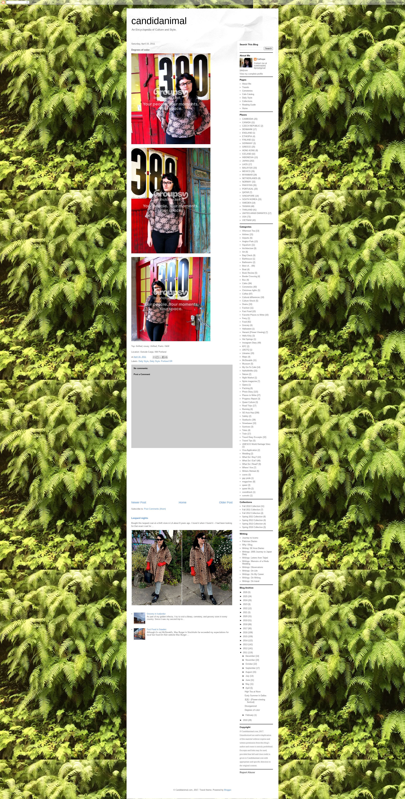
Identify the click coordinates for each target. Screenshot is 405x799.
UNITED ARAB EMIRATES (254, 213)
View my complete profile (251, 74)
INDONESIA (248, 157)
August (249, 672)
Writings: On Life (250, 571)
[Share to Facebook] (163, 357)
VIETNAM (247, 220)
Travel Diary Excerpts (252, 437)
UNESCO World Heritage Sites (256, 444)
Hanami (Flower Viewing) (253, 332)
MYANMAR (247, 175)
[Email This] (154, 357)
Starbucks (247, 420)
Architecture (247, 248)
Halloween (247, 329)
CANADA (246, 122)
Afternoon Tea (248, 231)
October (249, 664)
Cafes (245, 283)
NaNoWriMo (247, 371)
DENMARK (247, 129)
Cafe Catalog (248, 94)
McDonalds (247, 360)
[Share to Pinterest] (166, 357)
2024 (245, 600)
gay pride (246, 478)
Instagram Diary (249, 343)
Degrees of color (252, 710)
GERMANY (247, 143)
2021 (245, 612)
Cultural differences (251, 297)
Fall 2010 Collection (251, 506)
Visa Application (249, 450)
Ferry (244, 318)
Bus (244, 280)
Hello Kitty (247, 336)
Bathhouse (247, 259)
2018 (245, 624)
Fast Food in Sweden (156, 629)
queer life (246, 488)
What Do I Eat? (249, 460)
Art (243, 252)
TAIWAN (246, 206)
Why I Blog (247, 545)
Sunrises (246, 427)
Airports (245, 238)
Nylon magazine (249, 381)
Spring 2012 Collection (252, 520)
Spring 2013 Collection (252, 524)
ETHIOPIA (247, 136)
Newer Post (138, 502)
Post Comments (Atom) (155, 509)
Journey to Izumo (250, 538)
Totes (244, 430)
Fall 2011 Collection (251, 509)
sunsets (245, 495)
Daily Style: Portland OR (161, 361)
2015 (245, 636)
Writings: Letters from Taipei (255, 558)
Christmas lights (249, 290)
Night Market (248, 377)
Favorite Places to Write (253, 315)
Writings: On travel (250, 581)
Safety (245, 416)
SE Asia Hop (248, 412)
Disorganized (251, 706)
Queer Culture (248, 402)
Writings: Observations (252, 567)
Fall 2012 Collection (251, 513)
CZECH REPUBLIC (251, 126)
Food (244, 322)
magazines (247, 481)
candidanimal (159, 21)
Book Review (248, 273)
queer (244, 485)
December (250, 656)
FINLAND (246, 140)
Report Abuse (247, 772)
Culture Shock (248, 301)
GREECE (246, 147)
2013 (245, 644)
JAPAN (245, 161)
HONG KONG (248, 150)
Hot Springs (247, 339)
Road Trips (247, 405)
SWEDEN (246, 203)
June (248, 680)
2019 (245, 620)
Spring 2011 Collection (252, 516)
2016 (245, 632)
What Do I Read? (250, 464)
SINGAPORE (248, 196)
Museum (246, 364)
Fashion (245, 308)
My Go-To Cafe (249, 367)
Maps (244, 357)
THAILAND (247, 210)
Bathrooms (247, 262)
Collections (247, 101)
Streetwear (247, 423)
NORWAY (246, 182)
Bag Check (247, 255)
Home (182, 502)
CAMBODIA (247, 119)
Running (246, 409)
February (250, 715)
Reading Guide (249, 104)
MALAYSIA (247, 168)
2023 (245, 604)
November (250, 660)
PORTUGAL (247, 189)
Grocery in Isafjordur (156, 614)
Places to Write (249, 395)
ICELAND (246, 154)
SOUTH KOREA (249, 199)
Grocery (245, 325)
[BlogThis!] (157, 357)
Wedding (246, 453)
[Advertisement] (182, 474)
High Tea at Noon (253, 691)
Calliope (261, 59)
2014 (245, 640)
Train (244, 433)
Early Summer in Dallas (255, 695)
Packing (246, 388)
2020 (245, 616)
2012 (245, 648)
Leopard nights (139, 518)
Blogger (227, 790)
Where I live (247, 467)
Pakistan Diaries (249, 541)
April (248, 688)
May (248, 684)
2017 (245, 628)
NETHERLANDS (249, 178)
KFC (244, 346)
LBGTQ (245, 350)
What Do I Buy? (249, 457)
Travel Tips (247, 440)
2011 (245, 652)
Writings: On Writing (251, 578)
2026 (245, 592)
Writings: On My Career (253, 574)
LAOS (245, 164)
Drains (245, 304)
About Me (246, 84)
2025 (245, 596)
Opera (245, 385)
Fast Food (247, 311)
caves (245, 474)
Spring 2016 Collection (252, 527)
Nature (245, 374)
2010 (245, 720)
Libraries (246, 353)
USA (244, 217)
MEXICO (246, 171)
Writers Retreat (249, 471)
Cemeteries (247, 91)
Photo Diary (247, 392)
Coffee (245, 294)
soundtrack (247, 492)
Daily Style (144, 361)
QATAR (245, 192)
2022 (245, 608)
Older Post (226, 502)
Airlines (245, 234)
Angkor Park (248, 241)
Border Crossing (249, 276)
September (251, 668)
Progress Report (249, 399)
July (248, 676)
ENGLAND (247, 133)
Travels (245, 87)
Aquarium (246, 245)
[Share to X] (160, 357)
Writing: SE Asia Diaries (253, 548)
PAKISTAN (247, 185)
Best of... (246, 266)
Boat (244, 269)
